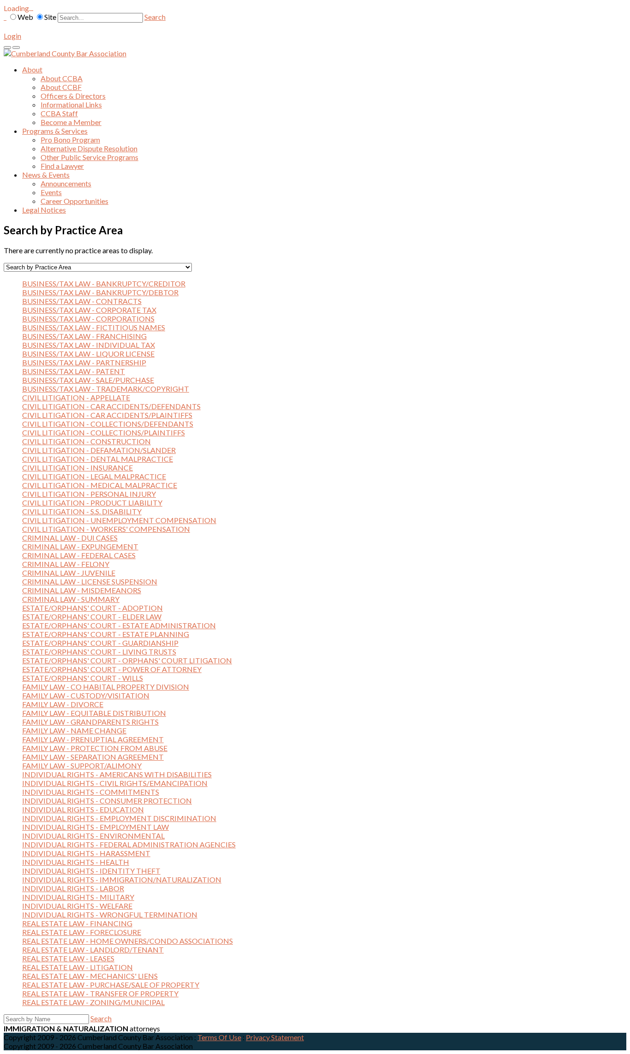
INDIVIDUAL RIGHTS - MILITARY (78, 897)
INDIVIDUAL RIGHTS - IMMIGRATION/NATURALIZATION (121, 879)
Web (25, 16)
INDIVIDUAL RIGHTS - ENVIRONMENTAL (93, 835)
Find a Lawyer (62, 165)
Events (51, 192)
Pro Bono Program (70, 139)
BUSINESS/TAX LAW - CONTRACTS (82, 301)
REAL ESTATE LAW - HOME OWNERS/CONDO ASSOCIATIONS (127, 940)
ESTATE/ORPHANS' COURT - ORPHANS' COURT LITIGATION (127, 660)
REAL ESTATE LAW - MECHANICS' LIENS (90, 975)
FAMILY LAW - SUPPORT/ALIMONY (82, 765)
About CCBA (62, 78)
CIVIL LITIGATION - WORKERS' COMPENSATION (106, 528)
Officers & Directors (73, 95)
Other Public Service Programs (89, 157)
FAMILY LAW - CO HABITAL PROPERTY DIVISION (105, 686)
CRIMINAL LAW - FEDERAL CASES (79, 555)
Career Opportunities (74, 201)
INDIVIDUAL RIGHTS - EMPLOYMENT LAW (95, 826)
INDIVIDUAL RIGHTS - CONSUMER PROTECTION (107, 800)
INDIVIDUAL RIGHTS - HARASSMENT (86, 853)
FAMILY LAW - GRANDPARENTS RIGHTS (90, 721)
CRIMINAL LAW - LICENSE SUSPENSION (89, 581)
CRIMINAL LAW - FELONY (65, 564)
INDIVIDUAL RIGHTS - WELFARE (77, 905)
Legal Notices (44, 209)
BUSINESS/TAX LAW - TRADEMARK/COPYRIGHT (105, 388)
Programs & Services (55, 130)
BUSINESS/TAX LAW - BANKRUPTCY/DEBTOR (100, 292)
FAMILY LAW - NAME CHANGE (74, 730)
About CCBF (61, 87)
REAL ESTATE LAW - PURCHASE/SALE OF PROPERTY (110, 984)
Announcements (66, 183)
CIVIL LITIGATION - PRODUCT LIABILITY (92, 502)
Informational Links (71, 104)
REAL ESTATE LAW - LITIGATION (77, 967)
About (32, 69)
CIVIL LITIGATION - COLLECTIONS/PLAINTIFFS (103, 432)
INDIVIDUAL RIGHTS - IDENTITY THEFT (91, 870)
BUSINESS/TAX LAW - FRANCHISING (84, 336)
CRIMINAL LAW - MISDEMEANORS (81, 590)
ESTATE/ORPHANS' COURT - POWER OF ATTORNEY (112, 669)
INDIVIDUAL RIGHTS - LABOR (73, 888)
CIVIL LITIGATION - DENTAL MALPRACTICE (97, 458)
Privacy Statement (275, 1037)
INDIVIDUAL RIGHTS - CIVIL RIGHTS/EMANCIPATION (115, 783)
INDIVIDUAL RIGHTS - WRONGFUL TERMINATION (109, 914)
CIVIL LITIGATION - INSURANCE (77, 467)
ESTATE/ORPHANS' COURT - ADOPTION (92, 607)
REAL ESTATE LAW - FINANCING (77, 923)
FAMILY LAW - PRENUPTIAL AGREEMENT (93, 739)
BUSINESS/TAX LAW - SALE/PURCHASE (88, 379)
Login (12, 35)
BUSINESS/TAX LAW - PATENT (73, 371)
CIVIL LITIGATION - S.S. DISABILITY (82, 511)
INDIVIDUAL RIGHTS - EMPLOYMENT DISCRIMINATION (119, 818)
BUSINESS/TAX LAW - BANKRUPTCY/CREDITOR (103, 283)
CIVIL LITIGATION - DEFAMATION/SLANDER (99, 450)
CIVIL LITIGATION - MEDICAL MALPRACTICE (99, 485)
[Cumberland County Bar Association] (65, 53)
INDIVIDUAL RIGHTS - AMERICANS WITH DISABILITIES (117, 774)
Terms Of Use (219, 1037)
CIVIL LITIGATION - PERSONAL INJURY (89, 493)
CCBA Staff (59, 113)
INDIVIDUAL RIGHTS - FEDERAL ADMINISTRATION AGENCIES (129, 844)
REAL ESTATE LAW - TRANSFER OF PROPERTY (100, 993)
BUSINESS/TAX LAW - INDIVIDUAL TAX (88, 344)
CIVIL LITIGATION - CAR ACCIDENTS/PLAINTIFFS (107, 415)
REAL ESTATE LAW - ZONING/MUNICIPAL (93, 1002)
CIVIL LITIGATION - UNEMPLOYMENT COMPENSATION (119, 520)
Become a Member (71, 122)
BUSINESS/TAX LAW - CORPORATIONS (88, 318)
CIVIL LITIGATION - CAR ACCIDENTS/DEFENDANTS (111, 406)
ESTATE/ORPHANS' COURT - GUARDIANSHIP (100, 642)
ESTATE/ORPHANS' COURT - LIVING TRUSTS (99, 651)
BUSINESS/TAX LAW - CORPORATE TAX (89, 309)
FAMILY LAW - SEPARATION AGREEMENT (93, 756)
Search (155, 16)
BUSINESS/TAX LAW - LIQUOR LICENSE (88, 353)
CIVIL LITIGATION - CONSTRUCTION (86, 441)
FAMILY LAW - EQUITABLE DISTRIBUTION (94, 713)
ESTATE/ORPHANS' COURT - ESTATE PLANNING (105, 634)
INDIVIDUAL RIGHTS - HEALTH (75, 861)
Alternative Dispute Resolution (89, 148)
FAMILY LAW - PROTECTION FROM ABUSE (94, 748)
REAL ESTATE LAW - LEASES (68, 958)
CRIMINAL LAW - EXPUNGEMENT (80, 546)
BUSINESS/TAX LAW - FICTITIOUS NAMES (93, 327)
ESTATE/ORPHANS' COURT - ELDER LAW (91, 616)
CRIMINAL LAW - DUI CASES (70, 537)
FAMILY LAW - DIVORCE (62, 704)
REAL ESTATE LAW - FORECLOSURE (81, 932)
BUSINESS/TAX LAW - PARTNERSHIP (84, 362)
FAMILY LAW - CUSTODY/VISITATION (85, 695)
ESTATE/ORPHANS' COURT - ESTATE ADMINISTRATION (119, 625)
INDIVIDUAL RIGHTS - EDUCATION (83, 809)
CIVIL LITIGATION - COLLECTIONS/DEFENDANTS (107, 423)
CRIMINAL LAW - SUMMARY (70, 599)
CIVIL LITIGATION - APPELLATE (76, 397)
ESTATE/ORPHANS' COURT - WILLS (82, 677)
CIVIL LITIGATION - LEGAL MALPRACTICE (94, 476)
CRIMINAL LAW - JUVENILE (68, 572)
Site (50, 16)
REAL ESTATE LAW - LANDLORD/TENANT (93, 949)
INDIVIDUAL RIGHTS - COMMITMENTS (90, 791)
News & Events (46, 174)
